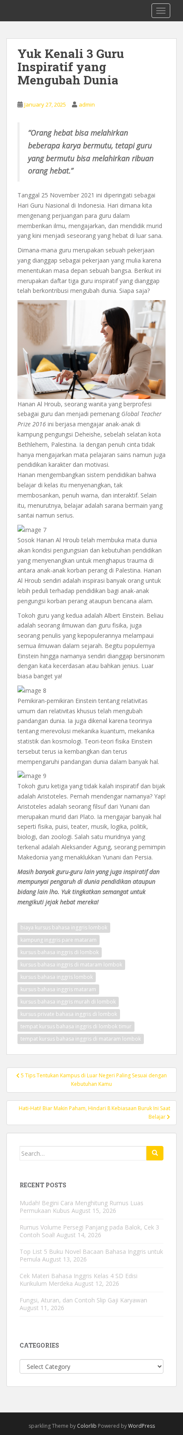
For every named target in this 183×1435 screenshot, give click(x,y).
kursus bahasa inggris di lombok (59, 952)
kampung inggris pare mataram (58, 939)
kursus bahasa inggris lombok (56, 977)
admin (87, 104)
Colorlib (87, 1425)
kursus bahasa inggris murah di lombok (68, 1001)
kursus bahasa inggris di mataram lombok (71, 964)
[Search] (154, 1153)
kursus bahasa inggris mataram (58, 989)
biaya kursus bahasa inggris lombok (63, 927)
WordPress (141, 1425)
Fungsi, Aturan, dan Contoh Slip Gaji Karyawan (83, 1300)
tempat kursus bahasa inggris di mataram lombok (80, 1038)
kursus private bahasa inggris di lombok (68, 1014)
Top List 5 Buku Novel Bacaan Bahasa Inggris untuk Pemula (91, 1255)
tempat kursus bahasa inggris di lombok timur (76, 1026)
